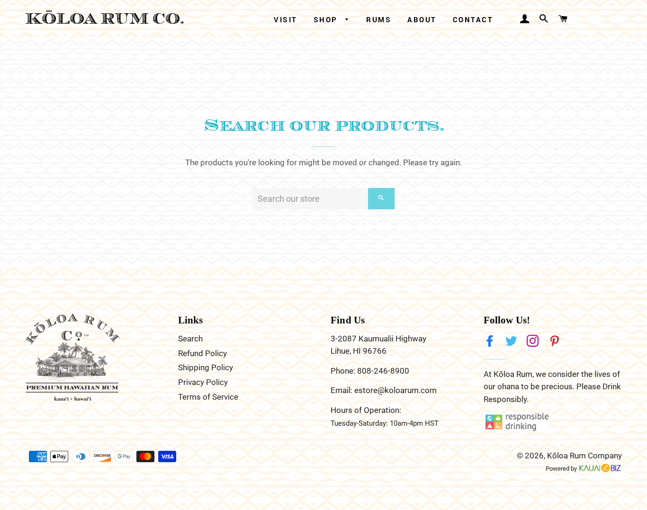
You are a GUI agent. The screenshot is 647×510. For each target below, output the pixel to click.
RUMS (378, 19)
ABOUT (422, 19)
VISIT (285, 19)
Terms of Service (208, 397)
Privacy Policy (203, 382)
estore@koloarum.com (395, 390)
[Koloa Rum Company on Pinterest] (555, 341)
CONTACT (473, 19)
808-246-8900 (383, 371)
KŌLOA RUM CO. (104, 18)
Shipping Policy (205, 367)
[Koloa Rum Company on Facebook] (491, 341)
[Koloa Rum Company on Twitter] (512, 341)
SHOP (327, 19)
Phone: (344, 371)
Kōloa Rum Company (584, 455)
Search (190, 338)
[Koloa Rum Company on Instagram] (534, 341)
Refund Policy (202, 353)
